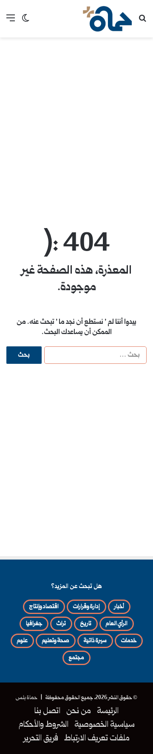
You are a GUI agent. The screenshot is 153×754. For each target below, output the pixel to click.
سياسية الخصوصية (104, 725)
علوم (22, 641)
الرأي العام (117, 624)
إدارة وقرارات (86, 607)
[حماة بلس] (107, 18)
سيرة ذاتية (95, 641)
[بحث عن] (142, 21)
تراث (61, 624)
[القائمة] (10, 21)
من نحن (78, 711)
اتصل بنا (47, 711)
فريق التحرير (41, 739)
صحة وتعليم (55, 641)
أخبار (119, 607)
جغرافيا (34, 624)
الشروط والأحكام (43, 725)
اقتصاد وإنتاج (44, 607)
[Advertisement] (76, 122)
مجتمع (76, 658)
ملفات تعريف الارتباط (97, 739)
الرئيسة (108, 711)
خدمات (128, 641)
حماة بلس (26, 698)
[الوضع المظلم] (25, 21)
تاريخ (85, 624)
